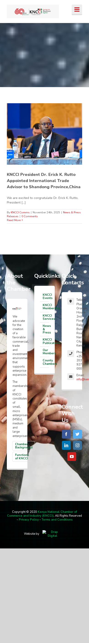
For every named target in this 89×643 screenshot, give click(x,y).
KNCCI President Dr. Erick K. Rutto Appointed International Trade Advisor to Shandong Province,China (44, 181)
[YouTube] (71, 456)
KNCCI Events (46, 296)
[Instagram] (77, 445)
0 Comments (29, 216)
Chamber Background (23, 446)
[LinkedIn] (66, 445)
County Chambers (46, 362)
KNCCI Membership (46, 306)
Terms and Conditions (57, 520)
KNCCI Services (46, 317)
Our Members (46, 351)
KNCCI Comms (20, 212)
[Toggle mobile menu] (77, 10)
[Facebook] (66, 434)
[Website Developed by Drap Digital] (52, 534)
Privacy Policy (29, 520)
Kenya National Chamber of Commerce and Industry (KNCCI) (42, 514)
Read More (14, 220)
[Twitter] (77, 434)
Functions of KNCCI (22, 456)
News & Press (46, 329)
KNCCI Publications (46, 341)
